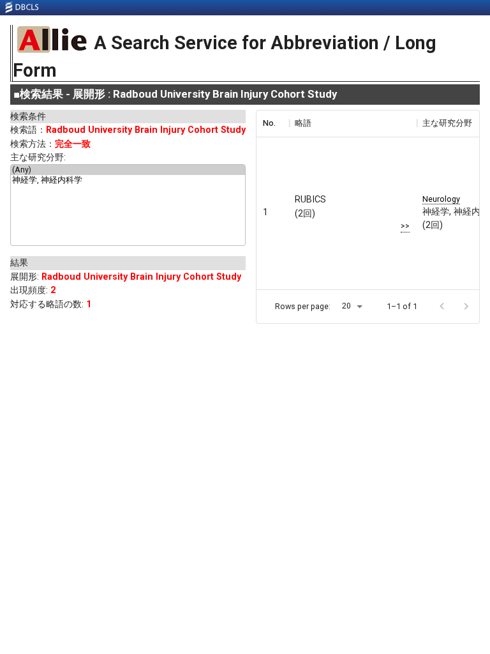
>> (405, 226)
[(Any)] (128, 170)
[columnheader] (272, 123)
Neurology (441, 199)
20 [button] (346, 305)
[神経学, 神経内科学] (128, 180)
